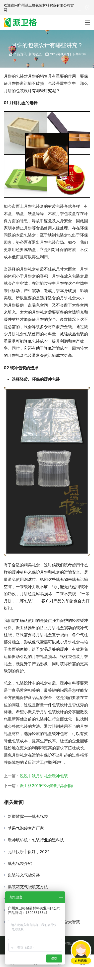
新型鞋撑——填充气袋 (28, 816)
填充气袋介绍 (20, 863)
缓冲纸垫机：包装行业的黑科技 (36, 840)
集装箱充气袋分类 (24, 875)
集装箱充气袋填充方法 (28, 886)
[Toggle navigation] (87, 22)
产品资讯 (20, 54)
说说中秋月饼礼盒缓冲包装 (44, 775)
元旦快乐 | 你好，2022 (29, 851)
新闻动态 (35, 54)
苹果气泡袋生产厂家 (26, 828)
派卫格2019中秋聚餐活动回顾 (46, 785)
